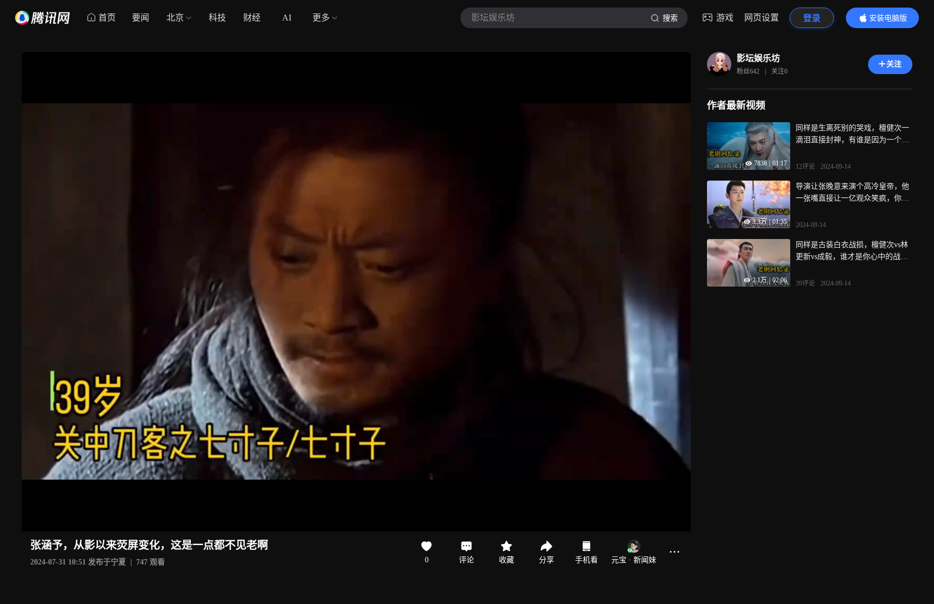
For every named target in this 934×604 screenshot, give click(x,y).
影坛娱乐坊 (758, 58)
